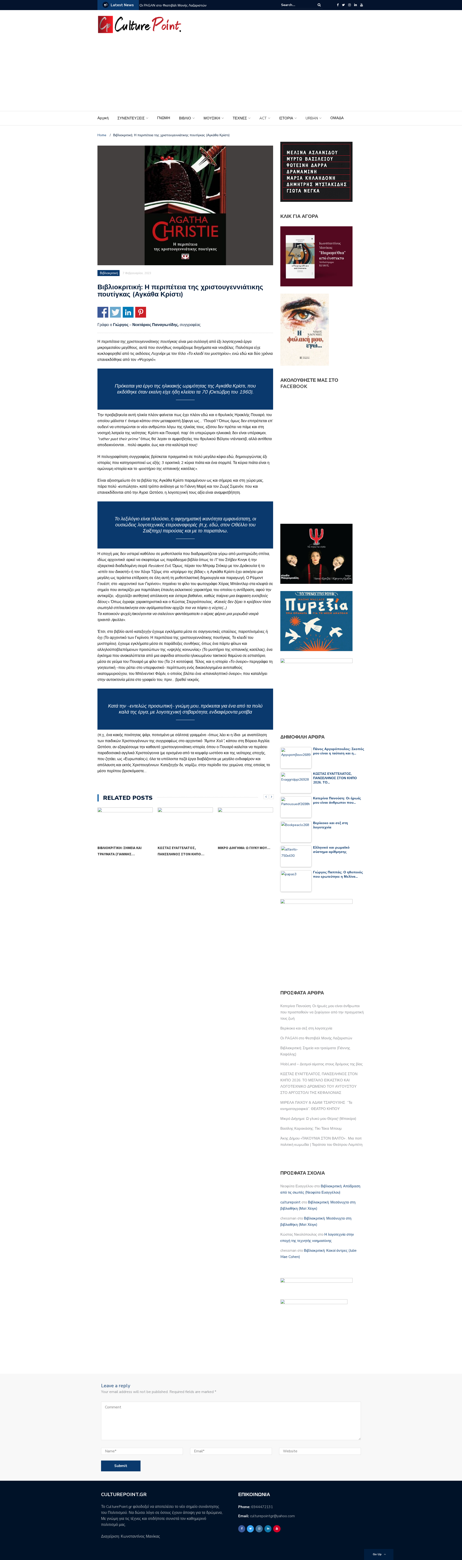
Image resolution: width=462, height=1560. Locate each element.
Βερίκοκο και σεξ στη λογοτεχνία (306, 1028)
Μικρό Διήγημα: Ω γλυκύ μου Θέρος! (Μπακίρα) (318, 1118)
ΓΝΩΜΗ (163, 118)
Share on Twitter (115, 312)
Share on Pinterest (140, 312)
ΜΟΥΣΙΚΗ (212, 118)
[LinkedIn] (356, 5)
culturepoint (290, 1202)
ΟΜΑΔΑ (337, 118)
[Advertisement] (231, 75)
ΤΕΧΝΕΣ (240, 118)
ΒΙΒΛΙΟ (185, 118)
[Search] (319, 5)
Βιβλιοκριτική (109, 273)
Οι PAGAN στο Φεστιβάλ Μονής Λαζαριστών (173, 5)
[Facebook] (337, 5)
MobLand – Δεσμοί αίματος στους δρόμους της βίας (321, 1064)
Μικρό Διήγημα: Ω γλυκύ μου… (184, 847)
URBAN (312, 118)
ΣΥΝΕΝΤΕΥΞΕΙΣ (131, 118)
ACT (263, 118)
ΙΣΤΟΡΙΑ (286, 118)
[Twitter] (343, 5)
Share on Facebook (102, 312)
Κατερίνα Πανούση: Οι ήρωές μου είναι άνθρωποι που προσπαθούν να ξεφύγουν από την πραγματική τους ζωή (322, 1012)
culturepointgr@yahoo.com (272, 1516)
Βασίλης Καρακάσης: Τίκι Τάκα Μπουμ (244, 850)
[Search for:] (295, 5)
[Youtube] (362, 5)
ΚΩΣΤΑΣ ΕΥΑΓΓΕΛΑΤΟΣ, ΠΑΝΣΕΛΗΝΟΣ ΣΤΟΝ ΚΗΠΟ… (120, 850)
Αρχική (103, 118)
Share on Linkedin (128, 312)
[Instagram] (349, 5)
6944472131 (262, 1507)
